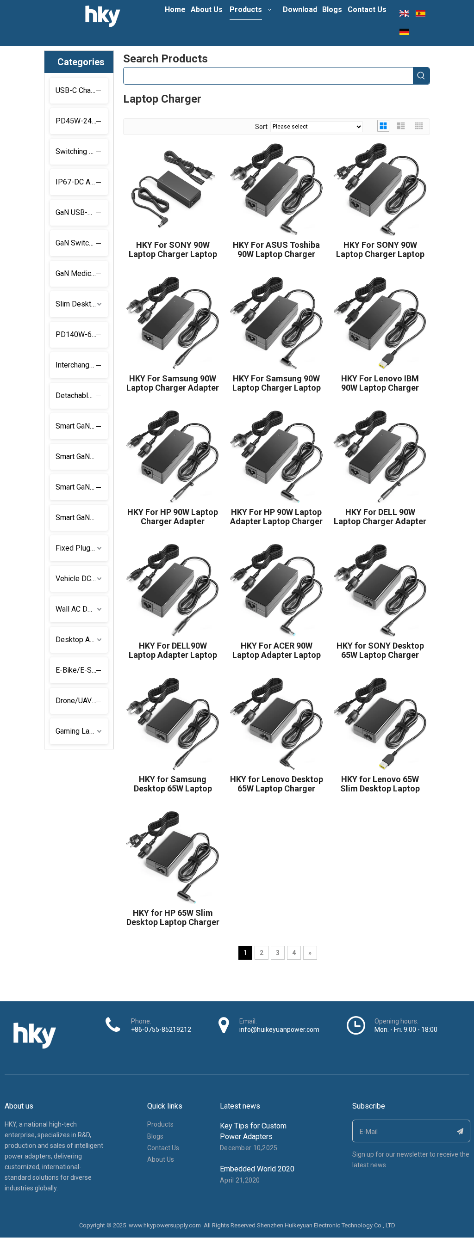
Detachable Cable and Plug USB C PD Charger (82, 395)
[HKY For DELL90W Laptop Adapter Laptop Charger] (172, 589)
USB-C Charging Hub (82, 90)
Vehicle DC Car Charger (82, 578)
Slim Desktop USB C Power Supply (82, 304)
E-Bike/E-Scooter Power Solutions (82, 670)
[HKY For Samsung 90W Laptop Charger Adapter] (172, 322)
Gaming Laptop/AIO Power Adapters (82, 731)
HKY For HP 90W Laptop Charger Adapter (172, 517)
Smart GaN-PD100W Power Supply (82, 487)
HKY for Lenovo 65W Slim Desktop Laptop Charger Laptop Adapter (380, 784)
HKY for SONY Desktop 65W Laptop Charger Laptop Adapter (380, 650)
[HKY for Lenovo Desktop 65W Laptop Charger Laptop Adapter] (276, 723)
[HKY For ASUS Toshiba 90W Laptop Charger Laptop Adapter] (276, 188)
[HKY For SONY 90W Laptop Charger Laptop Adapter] (172, 188)
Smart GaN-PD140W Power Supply (82, 517)
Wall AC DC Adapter (82, 609)
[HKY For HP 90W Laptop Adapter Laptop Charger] (276, 455)
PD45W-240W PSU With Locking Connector (82, 120)
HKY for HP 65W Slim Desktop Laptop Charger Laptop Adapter (172, 917)
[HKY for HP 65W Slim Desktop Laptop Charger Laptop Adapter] (172, 856)
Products (160, 1124)
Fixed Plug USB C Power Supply (82, 548)
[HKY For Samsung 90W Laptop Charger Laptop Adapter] (276, 322)
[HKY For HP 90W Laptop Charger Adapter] (172, 455)
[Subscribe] (460, 1131)
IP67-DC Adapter (82, 182)
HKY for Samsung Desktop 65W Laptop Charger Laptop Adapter (172, 784)
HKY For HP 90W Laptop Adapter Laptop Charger (276, 517)
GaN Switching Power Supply (82, 243)
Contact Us (163, 1148)
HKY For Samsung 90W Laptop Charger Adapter (172, 383)
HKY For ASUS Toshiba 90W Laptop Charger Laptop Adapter (276, 249)
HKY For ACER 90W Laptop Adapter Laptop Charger (276, 650)
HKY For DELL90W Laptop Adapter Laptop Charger (173, 650)
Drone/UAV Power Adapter (82, 700)
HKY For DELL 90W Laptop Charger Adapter (380, 517)
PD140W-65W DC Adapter (82, 334)
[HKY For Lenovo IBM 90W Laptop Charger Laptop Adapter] (380, 322)
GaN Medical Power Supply (82, 273)
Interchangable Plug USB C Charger (82, 365)
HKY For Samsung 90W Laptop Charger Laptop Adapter (276, 383)
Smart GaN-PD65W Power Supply (82, 456)
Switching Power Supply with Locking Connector (82, 151)
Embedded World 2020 (257, 1168)
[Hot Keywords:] (421, 75)
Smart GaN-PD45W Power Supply (82, 426)
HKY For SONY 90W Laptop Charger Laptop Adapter (173, 249)
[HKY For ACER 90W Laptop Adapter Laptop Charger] (276, 589)
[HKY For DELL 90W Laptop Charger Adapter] (380, 455)
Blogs (155, 1136)
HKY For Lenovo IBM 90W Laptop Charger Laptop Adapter (380, 383)
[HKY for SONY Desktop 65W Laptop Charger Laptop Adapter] (380, 589)
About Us (160, 1159)
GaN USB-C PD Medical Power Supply (82, 212)
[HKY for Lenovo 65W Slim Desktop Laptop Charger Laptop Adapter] (380, 723)
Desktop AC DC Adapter (82, 639)
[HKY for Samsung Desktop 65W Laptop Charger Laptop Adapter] (172, 723)
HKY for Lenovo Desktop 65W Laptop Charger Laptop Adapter (276, 784)
